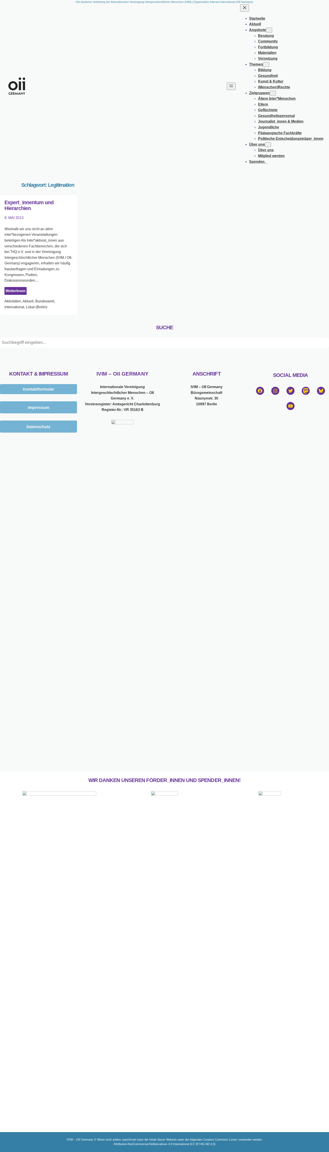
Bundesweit (44, 301)
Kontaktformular (38, 389)
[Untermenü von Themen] (266, 64)
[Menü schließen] (244, 8)
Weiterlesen (16, 292)
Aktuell (28, 301)
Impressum (38, 407)
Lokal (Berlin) (36, 307)
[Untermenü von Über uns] (268, 144)
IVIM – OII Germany (122, 374)
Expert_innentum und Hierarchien (28, 205)
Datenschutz (38, 426)
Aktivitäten (12, 301)
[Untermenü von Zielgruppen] (273, 93)
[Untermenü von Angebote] (269, 30)
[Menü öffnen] (231, 86)
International (14, 307)
